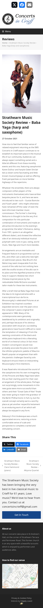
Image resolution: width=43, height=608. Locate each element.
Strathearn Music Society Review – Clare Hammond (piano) (11, 466)
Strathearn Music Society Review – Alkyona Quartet (31, 466)
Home (4, 43)
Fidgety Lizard (26, 601)
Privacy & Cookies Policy (21, 598)
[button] (6, 31)
